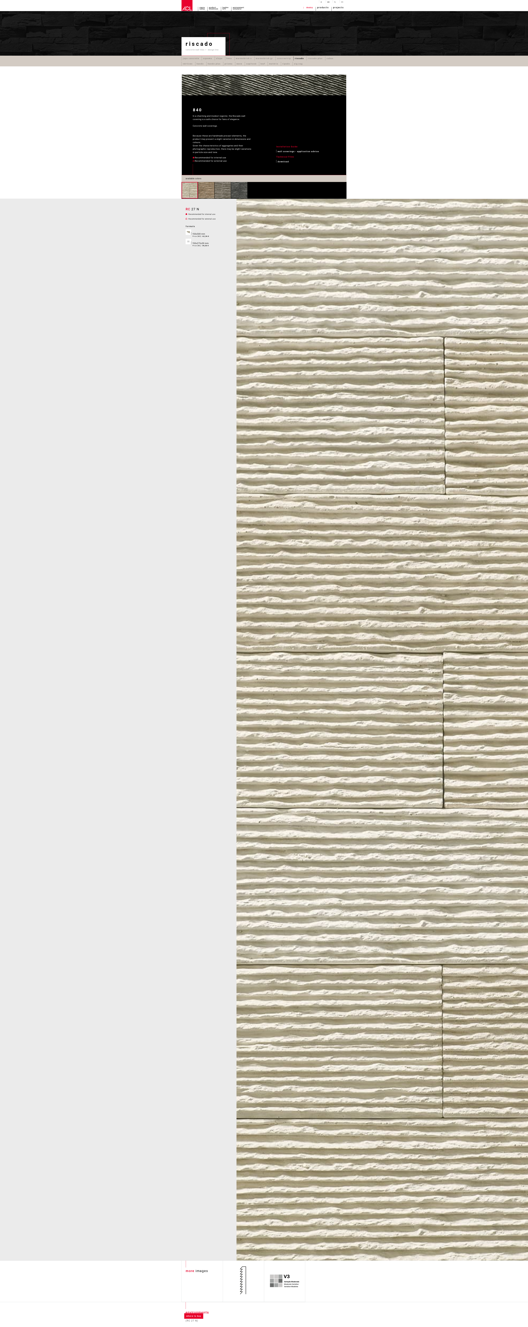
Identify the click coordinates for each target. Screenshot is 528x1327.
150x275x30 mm (201, 244)
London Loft (225, 8)
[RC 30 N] (239, 190)
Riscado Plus (315, 58)
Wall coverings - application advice (298, 151)
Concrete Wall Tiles (195, 50)
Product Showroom (213, 8)
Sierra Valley (202, 8)
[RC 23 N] (206, 190)
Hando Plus (214, 64)
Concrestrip (284, 58)
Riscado (299, 58)
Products (323, 8)
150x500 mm (201, 235)
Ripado (286, 64)
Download (283, 162)
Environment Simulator (238, 8)
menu (309, 8)
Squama (207, 58)
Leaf (262, 64)
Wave (239, 64)
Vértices (188, 64)
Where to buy (193, 1316)
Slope (219, 58)
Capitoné (251, 64)
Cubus (330, 58)
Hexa (229, 58)
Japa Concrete (191, 58)
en (342, 2)
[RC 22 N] (223, 190)
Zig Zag (298, 64)
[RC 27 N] (190, 190)
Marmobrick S (244, 58)
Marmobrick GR (264, 58)
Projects (338, 8)
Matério (273, 64)
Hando (200, 64)
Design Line (213, 50)
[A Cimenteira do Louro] (187, 5)
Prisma (229, 64)
